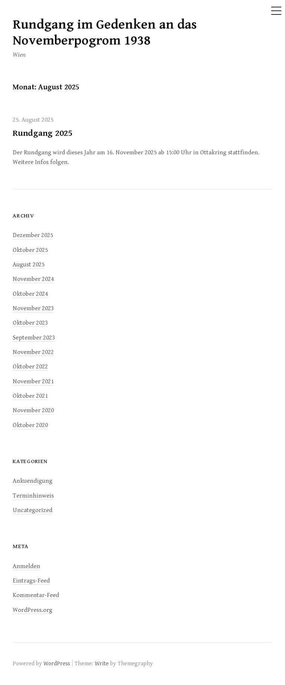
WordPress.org (32, 610)
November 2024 (33, 279)
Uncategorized (32, 510)
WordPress (56, 663)
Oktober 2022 (30, 366)
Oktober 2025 (30, 250)
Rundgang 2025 (42, 133)
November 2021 (33, 381)
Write (102, 663)
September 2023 (34, 337)
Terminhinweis (33, 495)
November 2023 (33, 308)
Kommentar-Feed (36, 595)
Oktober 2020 (30, 425)
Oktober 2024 (30, 294)
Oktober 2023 (30, 323)
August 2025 (29, 264)
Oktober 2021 (30, 396)
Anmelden (26, 566)
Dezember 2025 (33, 235)
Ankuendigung (32, 481)
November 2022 (33, 352)
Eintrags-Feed (31, 580)
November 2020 (33, 410)
